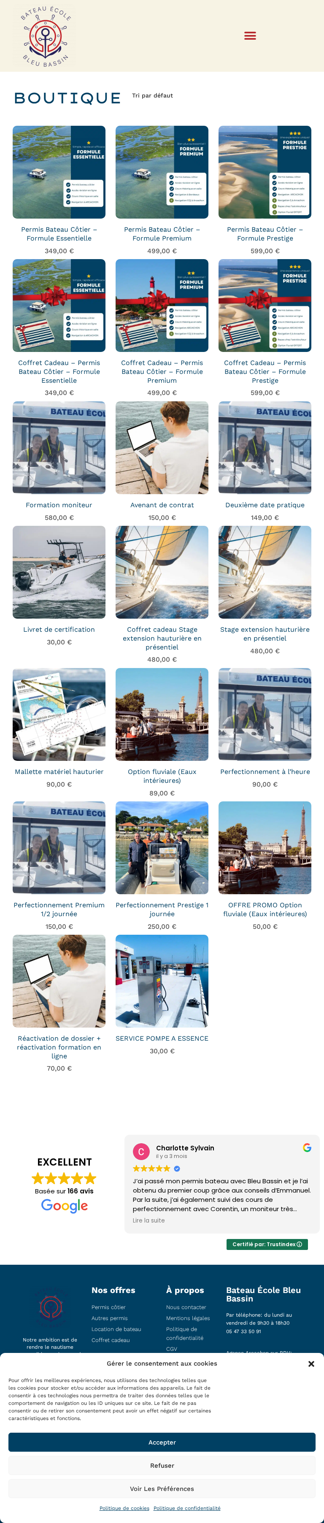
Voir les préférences (162, 1489)
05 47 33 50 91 (243, 1331)
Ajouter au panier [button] (59, 468)
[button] (311, 1364)
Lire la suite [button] (149, 1221)
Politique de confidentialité (187, 1508)
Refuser (162, 1465)
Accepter (162, 1442)
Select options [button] (59, 197)
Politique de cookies (124, 1508)
